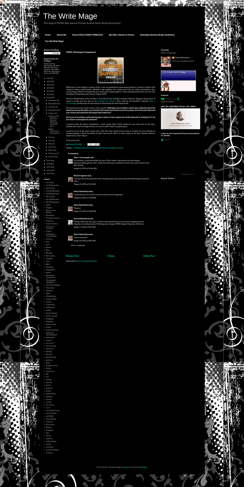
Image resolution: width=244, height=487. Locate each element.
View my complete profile (183, 61)
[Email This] (88, 144)
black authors (51, 313)
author (48, 310)
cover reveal (51, 346)
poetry (48, 391)
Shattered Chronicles (50, 276)
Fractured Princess (50, 228)
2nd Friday (50, 188)
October (52, 107)
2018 (49, 164)
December (52, 100)
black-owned (51, 316)
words (48, 444)
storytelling (51, 419)
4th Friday (50, 196)
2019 (49, 161)
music (48, 385)
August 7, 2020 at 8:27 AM (85, 227)
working (49, 447)
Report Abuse (167, 178)
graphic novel (52, 366)
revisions (50, 405)
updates (49, 438)
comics (49, 340)
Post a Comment (78, 245)
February (52, 153)
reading (49, 396)
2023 (49, 88)
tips (47, 433)
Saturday (50, 267)
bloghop (112, 148)
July (50, 137)
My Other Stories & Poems (121, 35)
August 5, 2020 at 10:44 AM (85, 168)
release (49, 399)
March (51, 150)
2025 (49, 81)
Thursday (50, 288)
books (48, 327)
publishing (50, 394)
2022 (49, 91)
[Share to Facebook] (96, 144)
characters (50, 337)
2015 (49, 173)
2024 (49, 85)
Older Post (149, 256)
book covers (51, 324)
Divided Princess (53, 218)
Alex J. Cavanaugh (94, 148)
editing (49, 351)
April (51, 147)
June (50, 140)
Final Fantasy (52, 224)
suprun (127, 467)
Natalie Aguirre (80, 176)
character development (51, 334)
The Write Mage (70, 16)
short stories (51, 413)
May (50, 144)
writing (120, 148)
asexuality (50, 305)
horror (48, 368)
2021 (49, 94)
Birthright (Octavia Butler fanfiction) (157, 35)
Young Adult (51, 299)
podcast (49, 388)
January (51, 157)
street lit (49, 422)
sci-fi (48, 408)
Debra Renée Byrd (81, 191)
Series (48, 273)
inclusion (50, 371)
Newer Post (72, 256)
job (47, 374)
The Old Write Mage (54, 41)
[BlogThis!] (91, 144)
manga (49, 380)
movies (49, 382)
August (105, 148)
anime (48, 302)
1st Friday (50, 182)
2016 (49, 170)
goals (48, 363)
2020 (49, 98)
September (53, 110)
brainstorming (52, 330)
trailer (48, 436)
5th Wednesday (52, 202)
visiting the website (106, 101)
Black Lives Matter (51, 211)
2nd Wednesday (53, 191)
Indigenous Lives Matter (51, 235)
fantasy (49, 354)
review (49, 402)
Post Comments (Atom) (87, 261)
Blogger (144, 467)
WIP (48, 293)
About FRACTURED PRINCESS (87, 35)
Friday (48, 231)
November (53, 104)
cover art (49, 343)
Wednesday (51, 296)
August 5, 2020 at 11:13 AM (85, 184)
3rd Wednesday (52, 194)
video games (51, 441)
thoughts (49, 430)
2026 (49, 78)
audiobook (50, 307)
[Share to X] (93, 144)
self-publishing (52, 410)
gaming (49, 360)
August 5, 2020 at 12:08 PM (85, 198)
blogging (50, 319)
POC (48, 261)
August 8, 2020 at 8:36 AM (85, 241)
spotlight (50, 416)
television (50, 425)
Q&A (48, 264)
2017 (49, 167)
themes (49, 427)
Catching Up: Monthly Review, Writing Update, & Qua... (53, 121)
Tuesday (49, 291)
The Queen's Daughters (51, 281)
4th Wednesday (52, 199)
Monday (49, 253)
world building (52, 450)
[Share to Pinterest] (98, 144)
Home (48, 35)
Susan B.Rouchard (81, 219)
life (47, 377)
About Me (61, 35)
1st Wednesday (79, 148)
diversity (50, 349)
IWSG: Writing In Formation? (54, 131)
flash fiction (51, 357)
